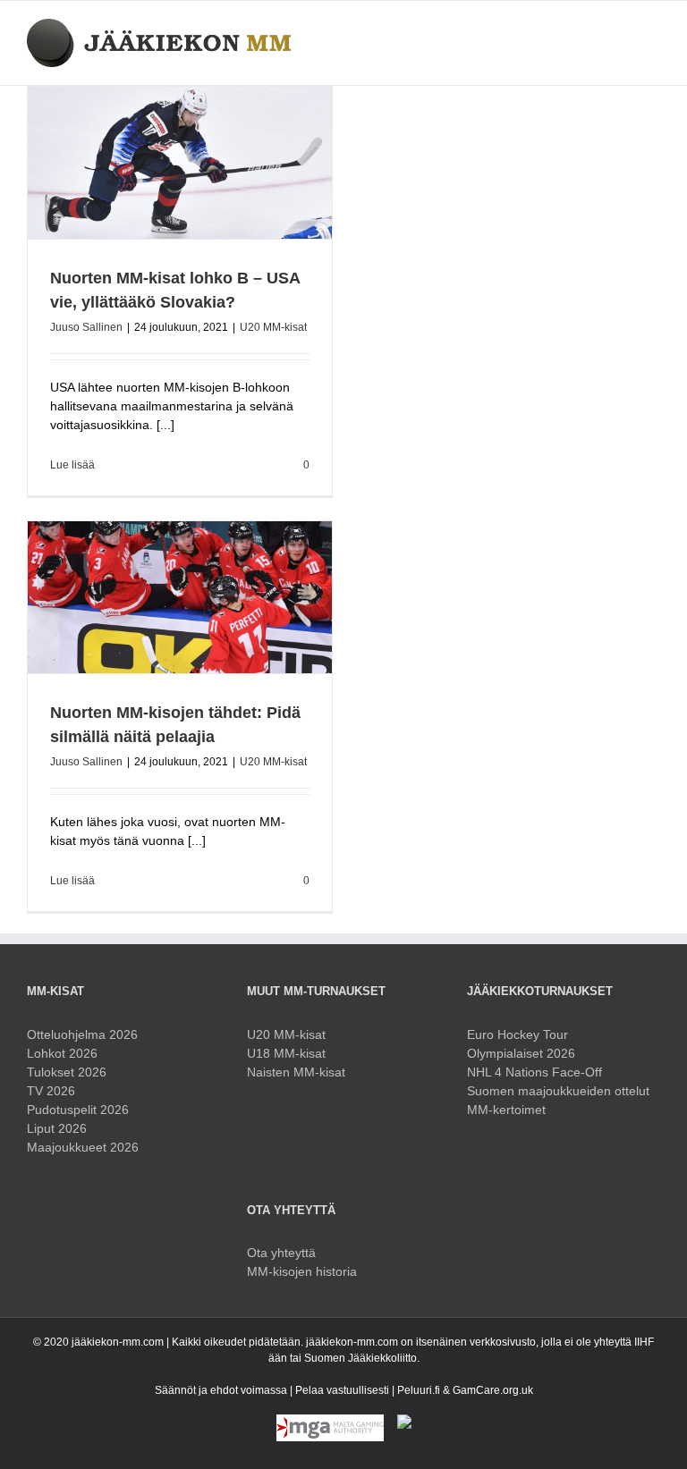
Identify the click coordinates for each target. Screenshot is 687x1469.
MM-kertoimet (506, 1109)
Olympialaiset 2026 (521, 1053)
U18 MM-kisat (286, 1053)
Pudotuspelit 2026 (78, 1109)
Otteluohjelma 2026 (82, 1034)
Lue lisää (72, 465)
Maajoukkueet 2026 (83, 1147)
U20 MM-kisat (273, 327)
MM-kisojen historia (302, 1271)
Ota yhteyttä (281, 1252)
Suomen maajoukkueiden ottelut (558, 1091)
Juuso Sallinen (86, 327)
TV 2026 (51, 1091)
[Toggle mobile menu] (653, 28)
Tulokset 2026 (66, 1072)
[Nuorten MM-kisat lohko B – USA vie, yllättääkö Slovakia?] (180, 163)
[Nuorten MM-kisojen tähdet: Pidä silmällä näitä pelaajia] (180, 597)
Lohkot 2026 (62, 1053)
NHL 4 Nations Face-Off (534, 1072)
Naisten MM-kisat (296, 1072)
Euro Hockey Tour (517, 1034)
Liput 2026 (57, 1128)
